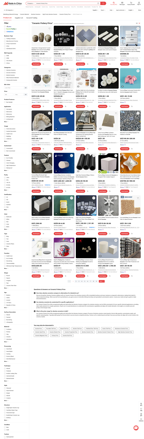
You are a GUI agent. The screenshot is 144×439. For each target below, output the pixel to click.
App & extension (120, 10)
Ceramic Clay (45, 6)
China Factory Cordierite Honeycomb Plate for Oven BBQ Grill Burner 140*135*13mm (107, 134)
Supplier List (19, 18)
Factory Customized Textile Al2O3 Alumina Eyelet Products (130, 91)
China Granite (87, 6)
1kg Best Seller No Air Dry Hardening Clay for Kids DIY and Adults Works (85, 92)
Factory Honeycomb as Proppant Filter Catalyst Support (108, 176)
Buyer (102, 10)
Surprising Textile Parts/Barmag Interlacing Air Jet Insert (63, 218)
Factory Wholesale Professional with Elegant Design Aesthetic (63, 49)
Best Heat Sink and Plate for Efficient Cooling (63, 133)
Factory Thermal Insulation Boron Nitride (108, 218)
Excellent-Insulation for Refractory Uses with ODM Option (107, 91)
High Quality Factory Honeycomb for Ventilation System (41, 218)
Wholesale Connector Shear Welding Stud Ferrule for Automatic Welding (84, 261)
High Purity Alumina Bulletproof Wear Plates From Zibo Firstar (85, 219)
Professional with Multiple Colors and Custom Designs (107, 48)
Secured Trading (31, 18)
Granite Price (38, 328)
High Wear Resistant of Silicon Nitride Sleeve (85, 176)
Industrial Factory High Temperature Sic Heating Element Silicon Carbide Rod (85, 134)
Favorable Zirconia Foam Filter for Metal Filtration (130, 218)
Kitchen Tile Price (77, 328)
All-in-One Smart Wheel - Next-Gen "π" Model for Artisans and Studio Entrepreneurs (64, 92)
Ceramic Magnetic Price (41, 335)
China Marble (80, 6)
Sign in (139, 4)
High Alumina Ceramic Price (125, 332)
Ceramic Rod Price (67, 335)
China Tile (73, 6)
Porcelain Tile (95, 6)
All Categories (9, 10)
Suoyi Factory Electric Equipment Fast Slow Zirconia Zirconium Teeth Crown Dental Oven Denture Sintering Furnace (42, 261)
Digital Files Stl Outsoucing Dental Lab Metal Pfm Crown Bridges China (41, 134)
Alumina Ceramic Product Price (106, 332)
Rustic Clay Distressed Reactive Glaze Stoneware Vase (41, 91)
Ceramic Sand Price (40, 332)
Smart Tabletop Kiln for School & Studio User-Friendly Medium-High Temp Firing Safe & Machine (130, 49)
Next (101, 281)
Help (111, 10)
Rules (139, 10)
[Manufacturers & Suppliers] (12, 3)
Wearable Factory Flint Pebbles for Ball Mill (129, 133)
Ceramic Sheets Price (55, 332)
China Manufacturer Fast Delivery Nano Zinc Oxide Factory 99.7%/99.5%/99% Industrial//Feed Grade (130, 176)
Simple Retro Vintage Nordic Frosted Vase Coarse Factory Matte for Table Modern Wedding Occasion (41, 49)
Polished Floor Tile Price (92, 328)
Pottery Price (55, 335)
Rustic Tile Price (106, 328)
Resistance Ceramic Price (121, 328)
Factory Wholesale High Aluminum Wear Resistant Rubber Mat (41, 176)
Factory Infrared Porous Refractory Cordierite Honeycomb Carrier (106, 261)
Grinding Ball (37, 6)
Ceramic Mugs (59, 6)
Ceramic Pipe (52, 6)
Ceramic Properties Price (71, 332)
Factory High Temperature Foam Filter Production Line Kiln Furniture (129, 261)
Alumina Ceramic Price (87, 332)
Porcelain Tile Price (51, 328)
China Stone (67, 6)
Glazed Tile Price (64, 328)
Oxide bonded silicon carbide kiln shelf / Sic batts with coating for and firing (86, 49)
